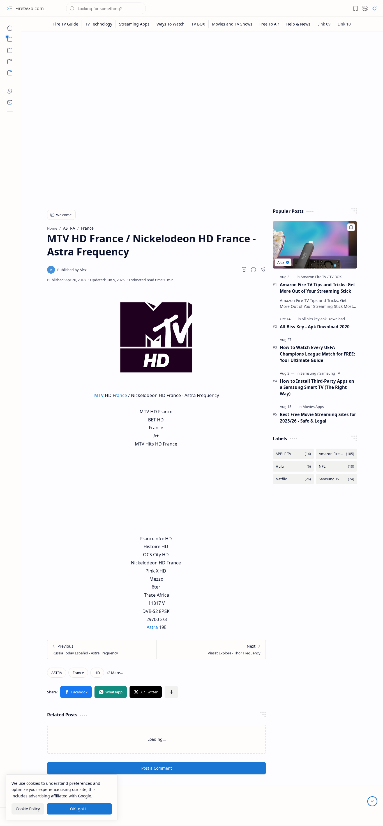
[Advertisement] (202, 79)
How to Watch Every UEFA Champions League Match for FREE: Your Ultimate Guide (317, 354)
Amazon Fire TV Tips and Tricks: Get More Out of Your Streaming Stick (317, 288)
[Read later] (244, 270)
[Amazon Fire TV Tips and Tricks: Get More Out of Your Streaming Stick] (315, 245)
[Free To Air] (269, 24)
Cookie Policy (28, 808)
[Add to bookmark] (351, 227)
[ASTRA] (56, 673)
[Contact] (9, 102)
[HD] (97, 673)
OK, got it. (79, 808)
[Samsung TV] (329, 373)
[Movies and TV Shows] (232, 24)
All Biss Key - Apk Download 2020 (315, 326)
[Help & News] (298, 24)
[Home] (9, 28)
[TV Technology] (99, 24)
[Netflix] (293, 479)
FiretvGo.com (29, 8)
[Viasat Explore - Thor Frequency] (211, 649)
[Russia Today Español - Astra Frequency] (101, 649)
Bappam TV (364, 814)
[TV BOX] (198, 24)
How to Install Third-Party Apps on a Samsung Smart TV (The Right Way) (317, 387)
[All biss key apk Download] (323, 318)
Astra (152, 627)
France (120, 395)
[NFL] (336, 466)
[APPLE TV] (293, 454)
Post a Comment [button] (156, 768)
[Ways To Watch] (170, 24)
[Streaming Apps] (134, 24)
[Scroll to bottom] (372, 801)
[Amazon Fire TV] (315, 276)
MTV (99, 395)
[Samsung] (310, 373)
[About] (9, 91)
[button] (10, 8)
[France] (78, 673)
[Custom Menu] (9, 61)
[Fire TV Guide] (66, 24)
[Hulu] (293, 466)
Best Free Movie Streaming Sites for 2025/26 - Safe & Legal (318, 418)
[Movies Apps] (313, 406)
